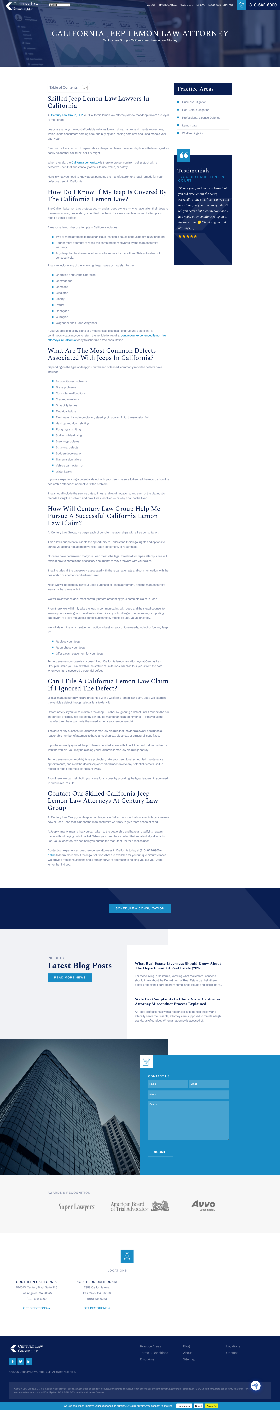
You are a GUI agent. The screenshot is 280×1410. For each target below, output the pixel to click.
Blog (186, 1346)
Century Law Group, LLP (67, 115)
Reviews (200, 5)
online (52, 855)
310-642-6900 (263, 5)
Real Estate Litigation (195, 109)
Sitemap (189, 1359)
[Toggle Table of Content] (83, 88)
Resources (214, 5)
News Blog (186, 5)
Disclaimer (148, 1359)
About (151, 5)
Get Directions (35, 1308)
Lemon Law (189, 125)
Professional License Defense (201, 117)
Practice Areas (167, 5)
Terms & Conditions (154, 1353)
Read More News (70, 977)
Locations (233, 1346)
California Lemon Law (85, 162)
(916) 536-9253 (97, 1298)
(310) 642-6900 (37, 1298)
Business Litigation (194, 102)
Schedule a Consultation (140, 908)
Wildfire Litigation (193, 133)
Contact (227, 5)
